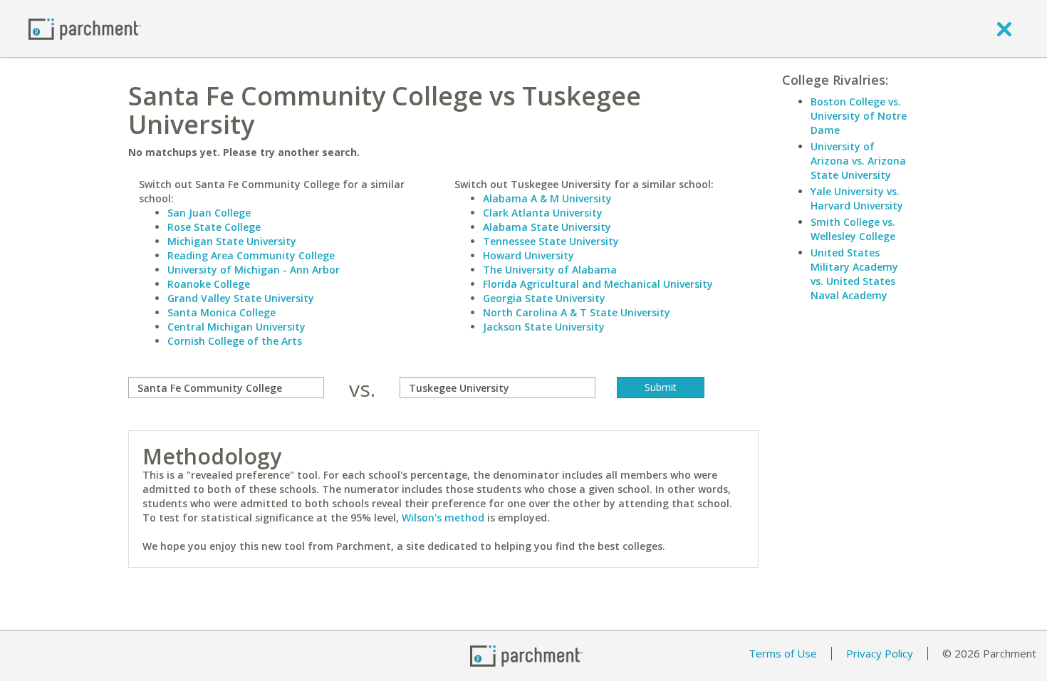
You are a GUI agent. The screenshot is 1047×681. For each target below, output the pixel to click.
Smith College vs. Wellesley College (853, 229)
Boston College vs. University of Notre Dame (859, 116)
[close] (1004, 28)
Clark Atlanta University (543, 212)
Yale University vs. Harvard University (857, 198)
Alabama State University (547, 227)
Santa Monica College (221, 312)
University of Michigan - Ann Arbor (253, 269)
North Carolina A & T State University (576, 312)
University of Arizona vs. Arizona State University (858, 161)
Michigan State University (231, 241)
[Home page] (84, 28)
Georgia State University (544, 298)
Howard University (528, 255)
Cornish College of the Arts (234, 341)
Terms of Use (783, 653)
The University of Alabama (550, 269)
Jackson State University (544, 326)
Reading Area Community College (251, 255)
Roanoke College (208, 284)
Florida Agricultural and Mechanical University (598, 284)
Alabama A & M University (547, 198)
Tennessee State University (551, 241)
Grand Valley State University (240, 298)
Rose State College (214, 227)
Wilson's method (443, 517)
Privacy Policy (879, 653)
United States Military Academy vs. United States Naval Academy (854, 274)
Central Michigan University (236, 326)
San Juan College (209, 212)
